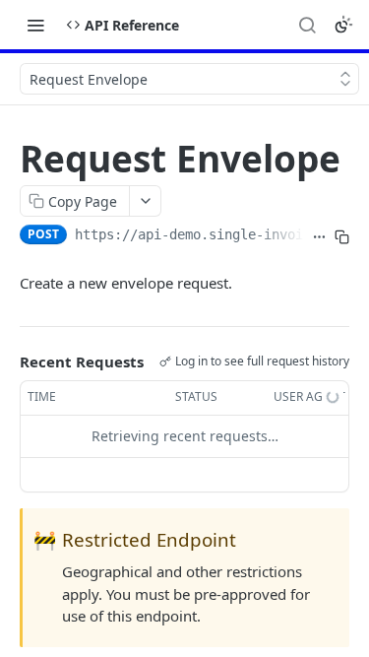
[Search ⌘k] (307, 24)
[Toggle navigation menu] (35, 24)
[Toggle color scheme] (343, 24)
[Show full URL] (319, 236)
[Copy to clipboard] (342, 236)
